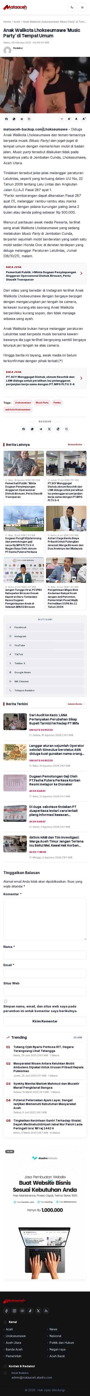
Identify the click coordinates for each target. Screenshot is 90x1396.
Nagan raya (58, 1349)
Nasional (55, 1336)
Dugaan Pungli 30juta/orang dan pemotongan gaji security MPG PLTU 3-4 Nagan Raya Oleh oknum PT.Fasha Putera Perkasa (23, 545)
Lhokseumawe (23, 402)
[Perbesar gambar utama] (45, 85)
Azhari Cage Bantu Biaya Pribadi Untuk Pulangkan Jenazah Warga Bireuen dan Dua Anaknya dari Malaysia (66, 543)
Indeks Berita (75, 704)
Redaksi (18, 48)
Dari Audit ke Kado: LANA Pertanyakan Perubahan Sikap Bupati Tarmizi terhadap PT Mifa (54, 719)
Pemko (57, 402)
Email (8, 965)
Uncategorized (41, 729)
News (53, 1329)
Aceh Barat (37, 790)
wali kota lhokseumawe (17, 409)
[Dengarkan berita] (61, 119)
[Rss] (46, 1311)
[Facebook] (6, 119)
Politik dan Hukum (62, 1342)
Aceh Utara (13, 1342)
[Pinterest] (58, 429)
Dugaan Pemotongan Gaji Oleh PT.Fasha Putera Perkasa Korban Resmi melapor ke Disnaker (54, 780)
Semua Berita (75, 444)
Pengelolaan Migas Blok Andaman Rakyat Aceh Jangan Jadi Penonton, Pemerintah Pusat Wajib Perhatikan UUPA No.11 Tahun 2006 (63, 598)
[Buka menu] (82, 7)
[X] (49, 429)
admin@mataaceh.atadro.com (32, 1377)
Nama (9, 947)
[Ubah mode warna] (72, 7)
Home (7, 21)
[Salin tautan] (29, 119)
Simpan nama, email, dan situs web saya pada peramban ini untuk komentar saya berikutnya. (40, 1008)
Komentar (12, 894)
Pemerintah (13, 1356)
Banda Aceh (14, 1349)
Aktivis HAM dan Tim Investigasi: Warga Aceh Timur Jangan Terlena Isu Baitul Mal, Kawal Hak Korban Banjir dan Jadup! (56, 843)
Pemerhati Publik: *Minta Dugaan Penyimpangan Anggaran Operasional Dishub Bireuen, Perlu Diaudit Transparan (41, 275)
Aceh (17, 21)
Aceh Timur (37, 852)
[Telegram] (21, 119)
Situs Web (11, 983)
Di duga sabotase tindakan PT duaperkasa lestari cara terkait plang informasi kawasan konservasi (53, 813)
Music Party (42, 402)
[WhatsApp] (14, 119)
